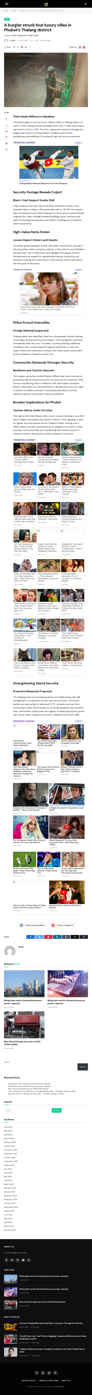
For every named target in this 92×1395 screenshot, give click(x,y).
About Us (65, 1381)
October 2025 (9, 1157)
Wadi (13, 41)
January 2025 (9, 1192)
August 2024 (9, 1211)
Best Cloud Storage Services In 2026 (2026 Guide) (22, 1043)
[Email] (6, 143)
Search (7, 1062)
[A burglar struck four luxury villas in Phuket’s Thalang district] (46, 80)
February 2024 (10, 1230)
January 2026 (9, 1146)
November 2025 (10, 1154)
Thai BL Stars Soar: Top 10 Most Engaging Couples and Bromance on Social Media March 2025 (52, 1337)
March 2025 (9, 1184)
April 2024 (8, 1222)
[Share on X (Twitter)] (18, 47)
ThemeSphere (59, 1387)
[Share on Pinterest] (22, 47)
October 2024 (10, 1203)
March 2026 (9, 1138)
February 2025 (10, 1188)
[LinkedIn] (6, 131)
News (7, 19)
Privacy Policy (29, 1381)
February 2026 (10, 1142)
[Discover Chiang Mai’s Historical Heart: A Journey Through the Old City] (10, 1326)
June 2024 (8, 1215)
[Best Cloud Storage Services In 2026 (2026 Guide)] (24, 1024)
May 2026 (8, 1131)
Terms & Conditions (48, 1381)
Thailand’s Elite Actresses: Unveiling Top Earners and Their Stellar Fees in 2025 (52, 1350)
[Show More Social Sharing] (30, 47)
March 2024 (9, 1226)
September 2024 (11, 1207)
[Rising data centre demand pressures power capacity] (24, 983)
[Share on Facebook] (14, 47)
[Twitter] (6, 125)
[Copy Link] (25, 47)
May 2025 (8, 1176)
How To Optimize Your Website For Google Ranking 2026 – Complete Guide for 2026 (42, 1091)
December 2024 (10, 1196)
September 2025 (11, 1161)
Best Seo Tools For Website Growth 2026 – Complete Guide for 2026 (36, 1094)
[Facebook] (6, 119)
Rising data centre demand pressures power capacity (23, 1002)
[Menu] (6, 4)
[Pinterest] (6, 137)
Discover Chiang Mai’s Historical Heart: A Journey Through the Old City (51, 1323)
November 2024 (10, 1199)
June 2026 (8, 1127)
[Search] (85, 4)
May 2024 (8, 1218)
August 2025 (9, 1165)
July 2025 (8, 1169)
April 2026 (8, 1135)
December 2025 (10, 1150)
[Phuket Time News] (46, 4)
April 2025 (8, 1180)
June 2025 (8, 1173)
